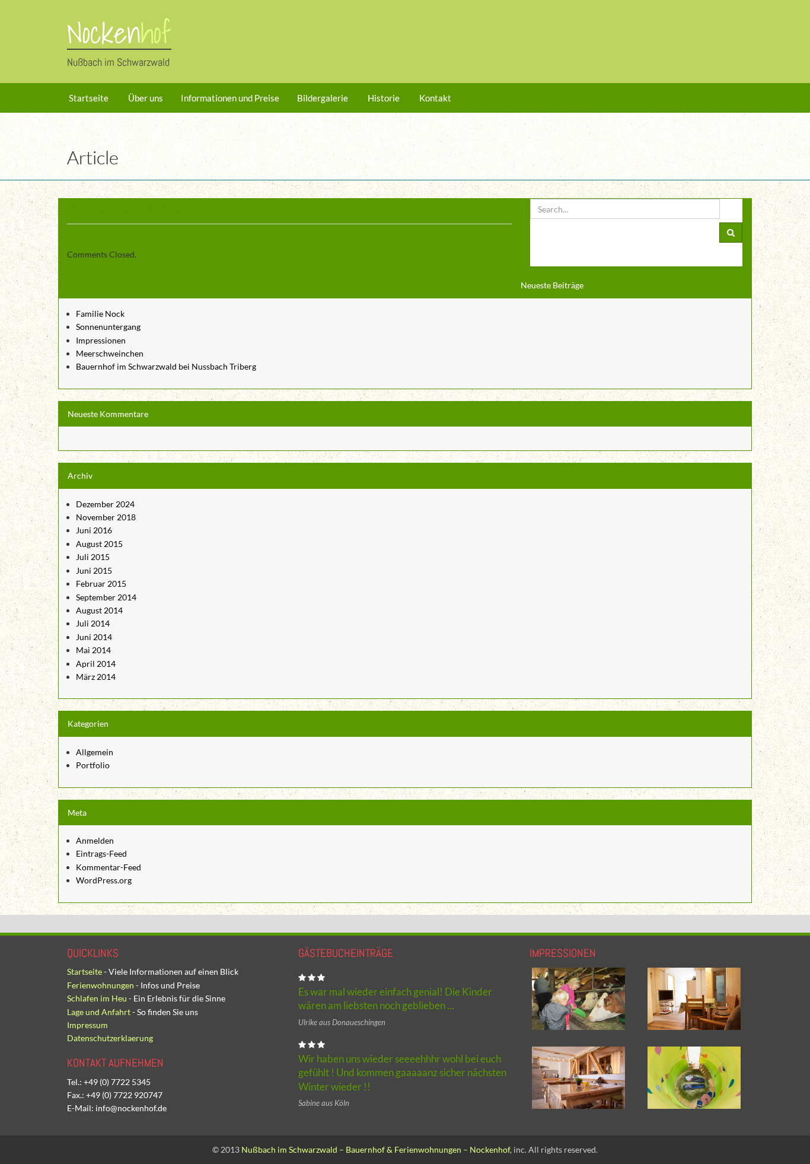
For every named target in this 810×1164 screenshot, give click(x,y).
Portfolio (93, 765)
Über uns (144, 98)
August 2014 (99, 610)
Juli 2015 (93, 557)
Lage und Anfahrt (98, 1012)
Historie (383, 98)
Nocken (119, 33)
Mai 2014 (93, 650)
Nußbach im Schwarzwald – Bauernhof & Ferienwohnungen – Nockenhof (375, 1149)
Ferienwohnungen (100, 985)
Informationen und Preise (230, 98)
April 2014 (96, 664)
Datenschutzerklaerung (110, 1038)
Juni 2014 (94, 637)
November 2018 (106, 517)
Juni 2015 (94, 570)
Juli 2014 (93, 623)
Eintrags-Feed (101, 853)
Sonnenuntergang (108, 327)
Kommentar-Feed (108, 867)
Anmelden (95, 840)
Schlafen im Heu (97, 998)
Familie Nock (100, 314)
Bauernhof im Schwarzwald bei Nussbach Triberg (166, 366)
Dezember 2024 (105, 504)
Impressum (87, 1025)
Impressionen (101, 340)
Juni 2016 (94, 530)
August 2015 (99, 544)
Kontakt (434, 98)
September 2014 (106, 597)
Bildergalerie (322, 98)
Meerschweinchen (109, 353)
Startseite (88, 98)
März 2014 (96, 677)
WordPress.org (104, 880)
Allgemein (94, 752)
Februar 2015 (101, 583)
